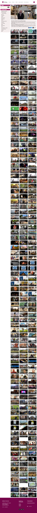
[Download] (33, 27)
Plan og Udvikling (4, 13)
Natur (2, 26)
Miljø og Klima (3, 25)
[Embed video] (35, 27)
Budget (2, 16)
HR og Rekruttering (3, 12)
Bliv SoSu (2, 14)
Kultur (2, 24)
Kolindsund (2, 22)
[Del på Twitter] (31, 27)
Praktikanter (2, 15)
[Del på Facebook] (29, 27)
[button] (9, 2)
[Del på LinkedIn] (30, 27)
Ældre (2, 31)
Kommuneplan (3, 23)
